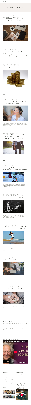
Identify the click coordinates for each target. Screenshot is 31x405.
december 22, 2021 (6, 286)
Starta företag (12, 99)
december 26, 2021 (6, 255)
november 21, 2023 (6, 49)
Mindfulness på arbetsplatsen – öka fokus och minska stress (15, 323)
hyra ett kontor (10, 381)
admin (17, 15)
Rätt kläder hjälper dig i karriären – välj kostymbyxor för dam (14, 136)
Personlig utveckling (12, 15)
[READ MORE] (5, 44)
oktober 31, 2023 (5, 64)
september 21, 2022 (6, 165)
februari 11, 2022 (5, 194)
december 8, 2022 (6, 133)
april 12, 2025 (5, 15)
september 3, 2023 (6, 99)
